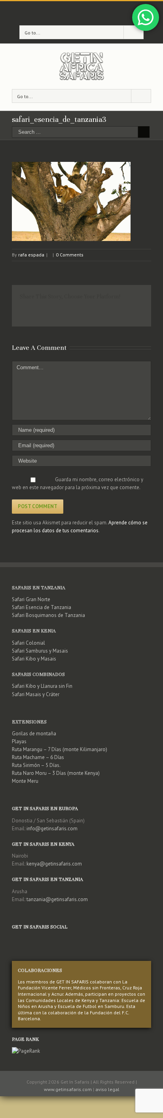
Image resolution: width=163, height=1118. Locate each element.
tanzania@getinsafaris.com (57, 899)
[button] (71, 201)
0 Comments (69, 255)
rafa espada (31, 255)
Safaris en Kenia (34, 631)
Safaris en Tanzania (38, 587)
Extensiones (29, 722)
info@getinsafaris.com (52, 828)
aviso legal (107, 1089)
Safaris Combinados (38, 674)
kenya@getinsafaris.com (54, 863)
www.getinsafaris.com (68, 1089)
